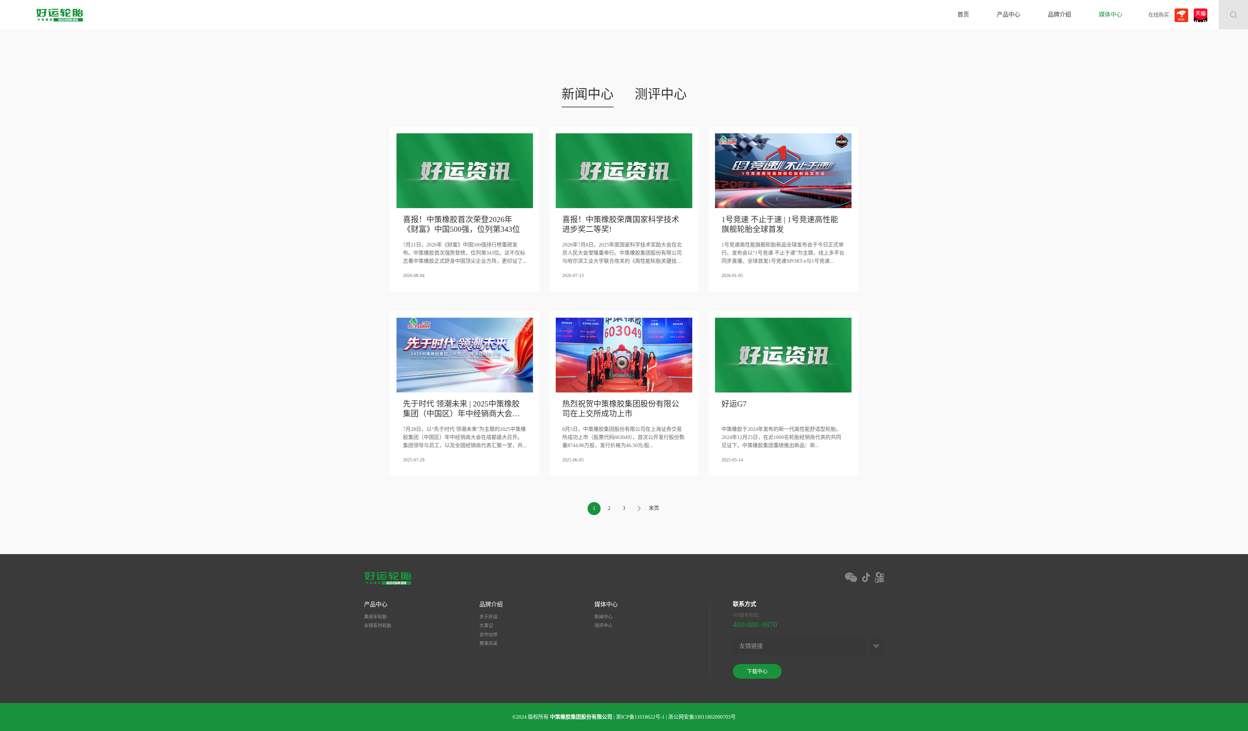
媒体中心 (1110, 14)
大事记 (486, 625)
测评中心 (661, 94)
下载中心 (757, 671)
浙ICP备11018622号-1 (640, 717)
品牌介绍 (1059, 14)
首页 (963, 14)
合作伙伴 (488, 634)
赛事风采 (488, 643)
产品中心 (1008, 14)
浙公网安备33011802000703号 (702, 717)
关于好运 (488, 616)
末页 (654, 508)
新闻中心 (588, 94)
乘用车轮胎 (375, 616)
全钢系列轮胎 (377, 625)
